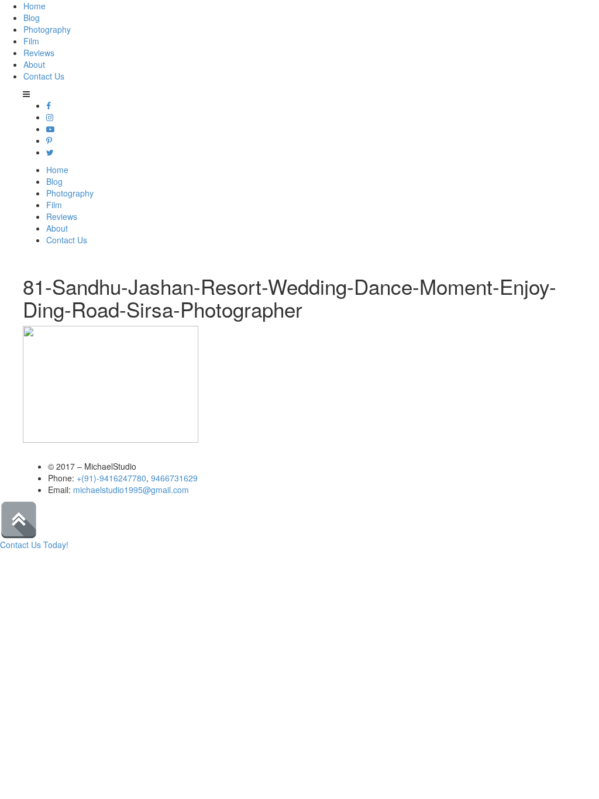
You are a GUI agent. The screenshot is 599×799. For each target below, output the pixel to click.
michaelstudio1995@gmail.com (131, 489)
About (34, 64)
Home (34, 6)
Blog (31, 17)
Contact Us (43, 76)
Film (31, 41)
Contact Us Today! (34, 544)
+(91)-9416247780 (111, 478)
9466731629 (174, 478)
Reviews (38, 52)
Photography (47, 29)
